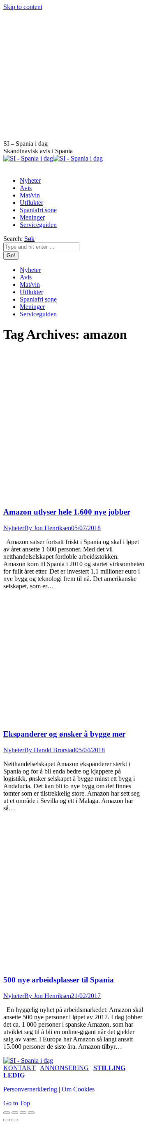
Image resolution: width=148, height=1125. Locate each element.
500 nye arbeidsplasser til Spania (58, 979)
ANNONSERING (64, 1067)
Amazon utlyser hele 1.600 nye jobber (66, 512)
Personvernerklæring (30, 1089)
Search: (13, 238)
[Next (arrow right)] (15, 1120)
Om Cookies (78, 1089)
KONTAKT (19, 1067)
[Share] (15, 1112)
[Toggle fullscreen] (23, 1112)
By (47, 527)
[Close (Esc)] (6, 1112)
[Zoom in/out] (31, 1112)
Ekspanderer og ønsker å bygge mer (64, 734)
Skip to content (22, 6)
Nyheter (13, 527)
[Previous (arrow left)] (6, 1120)
